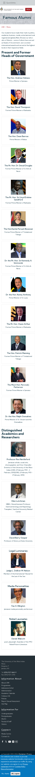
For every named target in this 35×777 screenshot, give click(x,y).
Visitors (4, 724)
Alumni (3, 719)
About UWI (5, 683)
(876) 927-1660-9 (10, 672)
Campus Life (5, 696)
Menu (28, 9)
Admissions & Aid (7, 688)
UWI (2, 27)
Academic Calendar (8, 693)
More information (7, 769)
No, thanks (5, 774)
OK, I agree (15, 773)
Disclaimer (22, 754)
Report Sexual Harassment (10, 701)
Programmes (5, 685)
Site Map (4, 704)
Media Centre (6, 734)
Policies (4, 699)
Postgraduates (6, 716)
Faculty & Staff (6, 721)
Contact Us (5, 736)
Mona (8, 27)
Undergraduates (7, 714)
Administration (6, 691)
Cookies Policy (20, 767)
